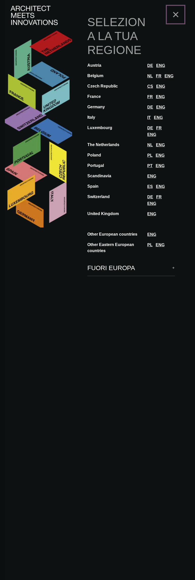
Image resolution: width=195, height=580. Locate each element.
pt (150, 166)
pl (150, 155)
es (150, 186)
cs (150, 86)
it (149, 117)
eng (160, 65)
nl (150, 76)
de (150, 65)
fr (158, 76)
